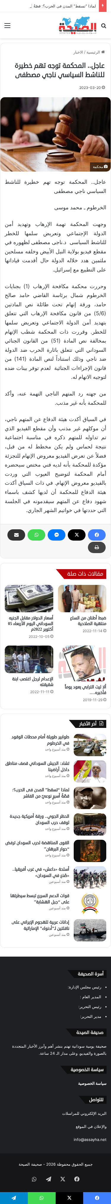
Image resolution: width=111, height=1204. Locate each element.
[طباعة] (97, 547)
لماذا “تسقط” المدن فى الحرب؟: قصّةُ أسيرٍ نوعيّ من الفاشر (40, 793)
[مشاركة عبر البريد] (16, 535)
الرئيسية (93, 52)
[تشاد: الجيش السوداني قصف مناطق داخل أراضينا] (90, 771)
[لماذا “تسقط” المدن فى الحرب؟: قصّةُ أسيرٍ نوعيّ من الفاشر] (90, 798)
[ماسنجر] (56, 535)
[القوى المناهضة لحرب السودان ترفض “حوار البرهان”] (90, 851)
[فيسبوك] (97, 535)
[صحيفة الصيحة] (77, 25)
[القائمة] (7, 27)
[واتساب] (36, 535)
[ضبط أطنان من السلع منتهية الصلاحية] (82, 598)
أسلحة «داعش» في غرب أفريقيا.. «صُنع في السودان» (40, 872)
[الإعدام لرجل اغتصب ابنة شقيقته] (29, 659)
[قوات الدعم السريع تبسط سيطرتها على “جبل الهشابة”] (90, 904)
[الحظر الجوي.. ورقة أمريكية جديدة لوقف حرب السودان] (90, 824)
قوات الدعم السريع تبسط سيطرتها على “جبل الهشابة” (39, 899)
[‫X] (77, 535)
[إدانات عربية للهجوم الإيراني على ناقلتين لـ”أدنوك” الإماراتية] (90, 930)
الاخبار (78, 52)
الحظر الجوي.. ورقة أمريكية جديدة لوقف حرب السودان (39, 819)
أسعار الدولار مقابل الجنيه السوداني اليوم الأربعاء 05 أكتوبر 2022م (30, 623)
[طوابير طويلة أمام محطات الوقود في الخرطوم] (90, 745)
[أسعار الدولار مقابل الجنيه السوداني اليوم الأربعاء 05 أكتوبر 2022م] (29, 598)
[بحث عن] (104, 27)
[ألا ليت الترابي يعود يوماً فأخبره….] (82, 663)
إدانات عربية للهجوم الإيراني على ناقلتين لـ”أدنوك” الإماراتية (40, 925)
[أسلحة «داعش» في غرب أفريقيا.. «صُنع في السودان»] (90, 877)
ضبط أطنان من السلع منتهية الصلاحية (88, 621)
